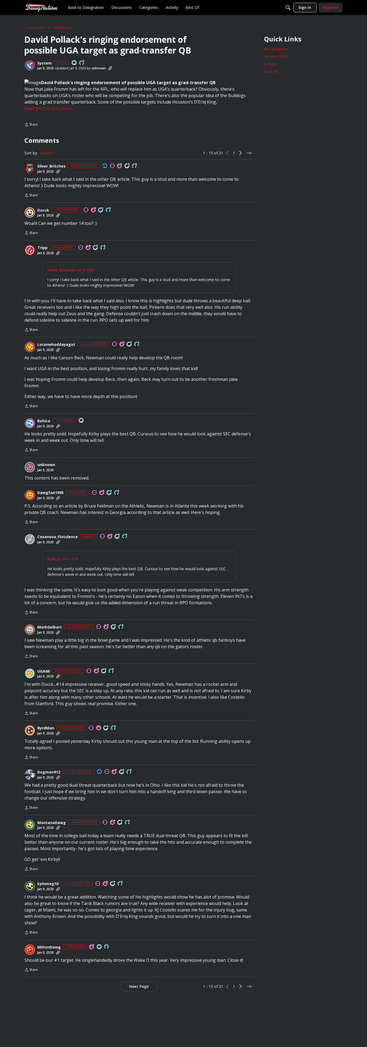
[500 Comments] (95, 247)
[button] (29, 65)
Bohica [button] (43, 420)
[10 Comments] (101, 210)
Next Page (139, 986)
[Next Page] (240, 153)
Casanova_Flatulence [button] (57, 536)
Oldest (46, 153)
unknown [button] (99, 68)
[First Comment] (74, 63)
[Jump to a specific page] (249, 153)
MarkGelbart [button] (49, 627)
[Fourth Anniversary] (102, 492)
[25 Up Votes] (82, 63)
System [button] (44, 63)
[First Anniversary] (99, 728)
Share (31, 125)
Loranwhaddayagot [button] (56, 344)
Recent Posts (275, 56)
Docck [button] (43, 210)
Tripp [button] (42, 247)
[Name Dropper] (112, 166)
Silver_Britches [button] (51, 166)
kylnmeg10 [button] (48, 883)
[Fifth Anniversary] (94, 210)
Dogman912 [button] (48, 772)
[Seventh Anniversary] (122, 344)
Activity (270, 63)
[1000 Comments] (127, 166)
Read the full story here (48, 108)
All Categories (276, 48)
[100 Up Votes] (117, 492)
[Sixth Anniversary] (88, 247)
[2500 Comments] (117, 536)
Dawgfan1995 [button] (50, 492)
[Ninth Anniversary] (120, 166)
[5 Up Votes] (106, 947)
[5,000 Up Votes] (137, 344)
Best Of (271, 71)
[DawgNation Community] (41, 7)
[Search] (288, 7)
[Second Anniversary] (110, 536)
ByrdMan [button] (45, 728)
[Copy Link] (110, 68)
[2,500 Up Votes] (134, 166)
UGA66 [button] (43, 671)
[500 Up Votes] (103, 247)
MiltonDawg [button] (49, 947)
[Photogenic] (105, 166)
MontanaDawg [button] (51, 822)
